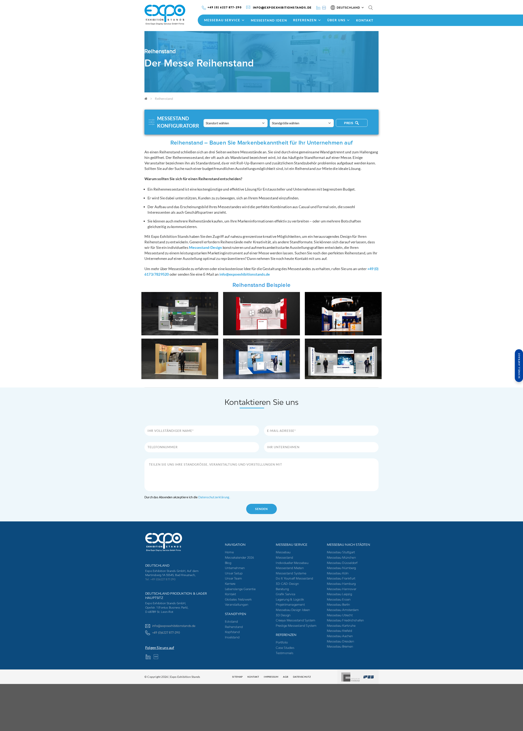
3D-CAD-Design (287, 583)
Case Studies (285, 647)
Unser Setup (234, 573)
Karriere (230, 583)
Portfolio (282, 642)
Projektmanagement (290, 604)
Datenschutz (302, 676)
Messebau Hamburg (341, 583)
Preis (349, 123)
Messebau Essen (339, 599)
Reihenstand (234, 627)
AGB (285, 676)
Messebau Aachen (340, 636)
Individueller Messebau (292, 563)
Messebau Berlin (338, 604)
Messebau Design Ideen (293, 610)
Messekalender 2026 (239, 557)
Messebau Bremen (340, 646)
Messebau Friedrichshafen (345, 620)
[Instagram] (324, 7)
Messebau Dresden (340, 641)
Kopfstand (232, 632)
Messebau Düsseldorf (342, 563)
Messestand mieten (290, 568)
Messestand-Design (205, 247)
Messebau (283, 552)
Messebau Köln (338, 573)
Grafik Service (285, 594)
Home (229, 552)
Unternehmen (235, 568)
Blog (228, 563)
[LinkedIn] (318, 7)
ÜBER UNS (336, 20)
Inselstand (232, 637)
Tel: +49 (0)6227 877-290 (160, 579)
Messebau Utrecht (340, 615)
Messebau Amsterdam (343, 610)
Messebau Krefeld (339, 630)
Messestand (284, 557)
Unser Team (233, 578)
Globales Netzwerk (238, 599)
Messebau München (341, 557)
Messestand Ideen (269, 20)
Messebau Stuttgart (341, 552)
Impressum (271, 676)
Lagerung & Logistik (290, 599)
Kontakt (364, 20)
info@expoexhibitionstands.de (244, 274)
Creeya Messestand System (295, 620)
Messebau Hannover (341, 589)
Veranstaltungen (236, 604)
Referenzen (305, 20)
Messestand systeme (291, 573)
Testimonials (284, 653)
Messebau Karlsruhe (341, 625)
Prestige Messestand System (296, 625)
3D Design (283, 615)
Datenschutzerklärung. (214, 497)
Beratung (282, 589)
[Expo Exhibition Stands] (171, 15)
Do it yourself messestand (294, 578)
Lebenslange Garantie (240, 589)
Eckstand (231, 621)
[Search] (370, 7)
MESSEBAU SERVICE (222, 20)
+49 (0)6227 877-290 (166, 632)
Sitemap (237, 676)
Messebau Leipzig (339, 594)
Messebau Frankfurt (341, 578)
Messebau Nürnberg (341, 568)
